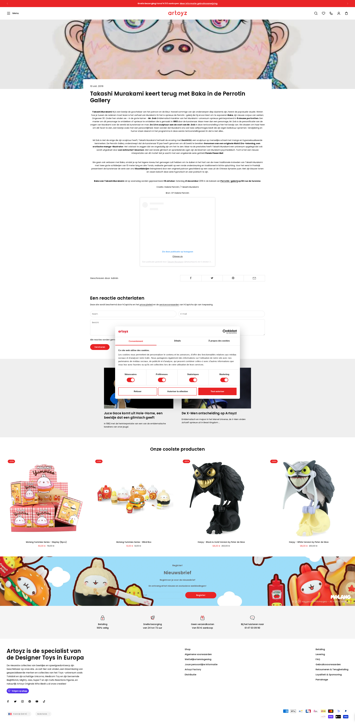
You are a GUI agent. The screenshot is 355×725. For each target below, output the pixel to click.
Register (200, 595)
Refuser (137, 391)
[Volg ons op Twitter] (15, 701)
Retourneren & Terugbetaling (332, 669)
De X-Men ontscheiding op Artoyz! (209, 413)
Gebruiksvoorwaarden (328, 664)
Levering (320, 654)
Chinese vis (178, 256)
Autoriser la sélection (177, 391)
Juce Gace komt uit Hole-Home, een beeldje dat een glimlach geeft (133, 415)
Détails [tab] (177, 341)
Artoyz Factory (193, 669)
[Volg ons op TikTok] (44, 701)
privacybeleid (146, 304)
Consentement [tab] (136, 341)
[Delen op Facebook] (190, 278)
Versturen (99, 347)
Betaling (320, 649)
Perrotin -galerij (229, 181)
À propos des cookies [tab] (219, 341)
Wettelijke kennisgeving (198, 659)
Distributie (190, 674)
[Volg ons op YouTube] (37, 701)
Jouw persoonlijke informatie (201, 664)
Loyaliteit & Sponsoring (329, 674)
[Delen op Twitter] (212, 278)
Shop (188, 649)
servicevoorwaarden (169, 304)
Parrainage (322, 679)
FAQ (318, 659)
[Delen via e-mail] (254, 278)
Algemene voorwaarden (198, 654)
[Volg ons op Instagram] (22, 701)
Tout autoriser (217, 391)
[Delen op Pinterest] (233, 278)
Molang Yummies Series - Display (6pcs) (46, 542)
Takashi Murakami (175, 262)
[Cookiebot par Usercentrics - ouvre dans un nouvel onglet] (225, 332)
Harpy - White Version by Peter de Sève (309, 542)
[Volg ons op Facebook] (8, 701)
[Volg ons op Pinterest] (29, 701)
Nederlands (42, 714)
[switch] (162, 380)
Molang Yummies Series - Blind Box (133, 542)
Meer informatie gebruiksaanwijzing (204, 3)
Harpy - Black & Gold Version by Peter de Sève (221, 542)
